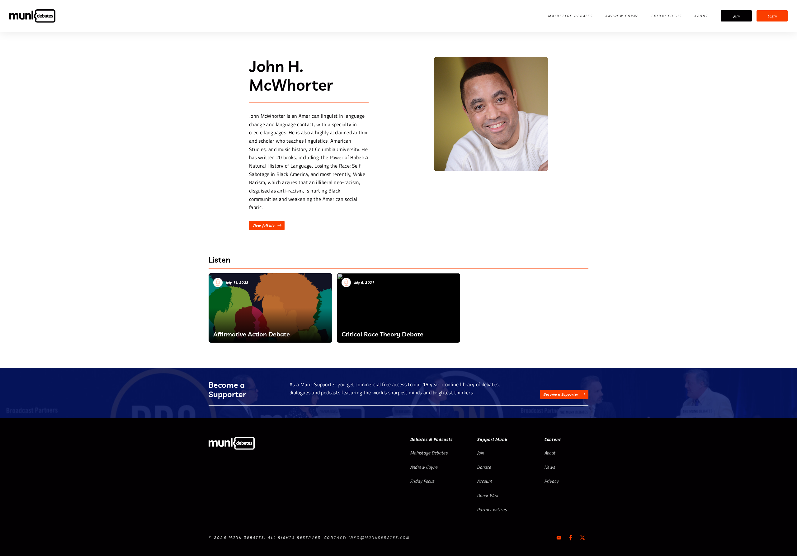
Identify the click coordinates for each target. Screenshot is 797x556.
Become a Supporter (560, 394)
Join (736, 16)
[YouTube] (559, 538)
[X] (582, 538)
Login (772, 16)
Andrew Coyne (622, 15)
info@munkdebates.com (379, 537)
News (549, 467)
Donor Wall (487, 495)
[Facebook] (571, 538)
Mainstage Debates (570, 15)
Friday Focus (666, 15)
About (701, 15)
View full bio (263, 225)
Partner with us (492, 509)
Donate (484, 467)
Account (484, 481)
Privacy (551, 481)
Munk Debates (32, 16)
